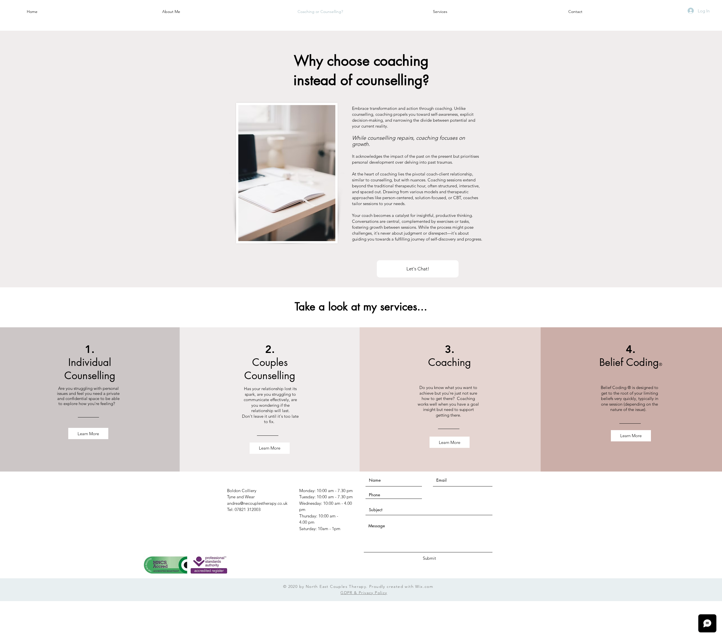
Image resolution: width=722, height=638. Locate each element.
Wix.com (424, 586)
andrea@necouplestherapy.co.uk (257, 503)
